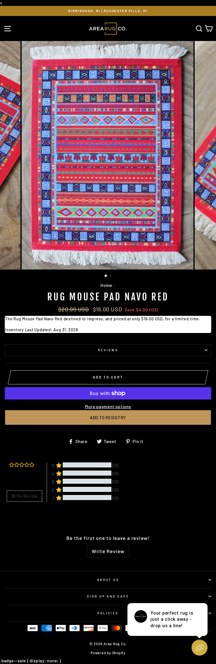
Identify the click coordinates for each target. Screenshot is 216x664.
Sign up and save (108, 596)
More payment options (108, 406)
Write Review (108, 551)
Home (106, 285)
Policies (108, 613)
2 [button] (111, 276)
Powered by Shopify (108, 653)
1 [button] (106, 276)
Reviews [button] (13, 516)
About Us (108, 579)
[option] (108, 11)
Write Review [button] (24, 496)
